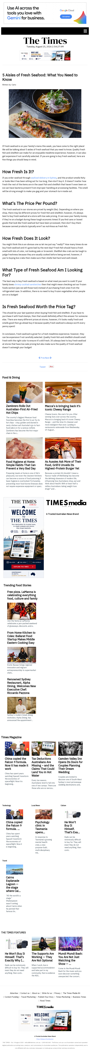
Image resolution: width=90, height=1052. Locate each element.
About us (36, 993)
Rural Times (45, 1000)
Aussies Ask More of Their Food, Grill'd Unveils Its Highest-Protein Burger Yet (63, 465)
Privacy (57, 993)
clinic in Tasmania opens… (42, 827)
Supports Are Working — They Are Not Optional (43, 957)
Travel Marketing (28, 997)
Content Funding (12, 997)
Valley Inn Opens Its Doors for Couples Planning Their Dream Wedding (70, 765)
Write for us (47, 993)
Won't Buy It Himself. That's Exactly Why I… (15, 957)
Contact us (25, 993)
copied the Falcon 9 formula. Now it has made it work (16, 764)
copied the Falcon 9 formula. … (14, 825)
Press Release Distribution (45, 1039)
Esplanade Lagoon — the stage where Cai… (13, 884)
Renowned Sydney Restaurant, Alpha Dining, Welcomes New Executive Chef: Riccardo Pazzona (21, 686)
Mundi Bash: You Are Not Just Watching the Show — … (70, 958)
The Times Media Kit (71, 993)
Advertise (14, 993)
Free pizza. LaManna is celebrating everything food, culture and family (22, 595)
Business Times (79, 997)
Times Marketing (63, 997)
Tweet (42, 367)
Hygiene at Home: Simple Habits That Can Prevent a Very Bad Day (21, 465)
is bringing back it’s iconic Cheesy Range (62, 407)
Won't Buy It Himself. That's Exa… (72, 827)
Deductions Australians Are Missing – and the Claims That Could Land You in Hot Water (43, 767)
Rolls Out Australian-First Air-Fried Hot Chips (22, 409)
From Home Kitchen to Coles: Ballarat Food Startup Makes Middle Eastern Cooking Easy (21, 638)
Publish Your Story (46, 997)
